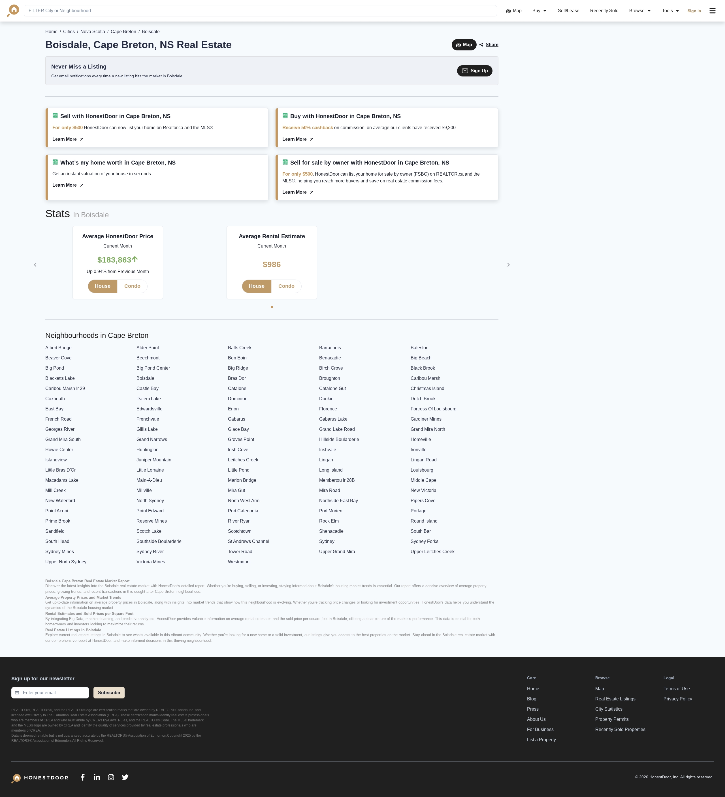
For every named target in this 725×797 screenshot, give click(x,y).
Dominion (238, 398)
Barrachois (330, 347)
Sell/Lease (568, 10)
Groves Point (241, 439)
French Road (58, 419)
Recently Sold (604, 10)
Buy (536, 10)
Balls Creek (239, 347)
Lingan (326, 459)
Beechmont (148, 357)
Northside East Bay (338, 500)
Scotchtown (239, 531)
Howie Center (59, 449)
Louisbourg (422, 470)
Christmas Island (427, 388)
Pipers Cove (423, 500)
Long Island (331, 470)
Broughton (329, 378)
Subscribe (109, 692)
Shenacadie (331, 531)
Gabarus (236, 419)
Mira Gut (236, 490)
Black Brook (423, 368)
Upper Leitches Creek (433, 551)
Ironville (419, 449)
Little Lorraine (150, 470)
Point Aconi (56, 510)
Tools (667, 10)
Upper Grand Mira (337, 551)
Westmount (239, 561)
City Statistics (608, 709)
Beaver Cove (58, 357)
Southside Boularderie (159, 541)
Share (492, 44)
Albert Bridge (58, 347)
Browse (637, 10)
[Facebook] (82, 777)
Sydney (326, 541)
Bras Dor (237, 378)
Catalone (237, 388)
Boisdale (145, 378)
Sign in (694, 10)
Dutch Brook (423, 398)
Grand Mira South (63, 439)
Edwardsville (150, 408)
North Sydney (150, 500)
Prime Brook (57, 521)
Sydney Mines (59, 551)
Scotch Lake (149, 531)
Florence (328, 408)
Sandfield (55, 531)
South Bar (421, 531)
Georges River (59, 429)
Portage (419, 510)
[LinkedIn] (97, 777)
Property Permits (612, 719)
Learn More (64, 139)
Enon (233, 408)
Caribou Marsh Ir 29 (65, 388)
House (102, 286)
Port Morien (330, 510)
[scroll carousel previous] (35, 264)
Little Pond (239, 470)
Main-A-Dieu (149, 480)
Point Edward (150, 510)
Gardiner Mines (426, 419)
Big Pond (54, 368)
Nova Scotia (92, 31)
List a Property (541, 739)
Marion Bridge (242, 480)
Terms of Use (677, 688)
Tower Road (240, 551)
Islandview (56, 459)
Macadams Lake (61, 480)
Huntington (148, 449)
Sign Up (479, 70)
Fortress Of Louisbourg (434, 408)
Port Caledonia (243, 510)
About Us (536, 719)
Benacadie (330, 357)
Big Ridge (238, 368)
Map (517, 10)
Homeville (421, 439)
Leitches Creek (243, 459)
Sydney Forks (424, 541)
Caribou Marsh (425, 378)
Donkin (326, 398)
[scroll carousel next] (508, 264)
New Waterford (60, 500)
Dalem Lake (149, 398)
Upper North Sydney (65, 561)
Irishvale (327, 449)
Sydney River (150, 551)
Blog (531, 698)
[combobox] (260, 10)
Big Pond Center (153, 368)
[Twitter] (125, 777)
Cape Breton (123, 31)
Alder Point (148, 347)
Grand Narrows (152, 439)
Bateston (419, 347)
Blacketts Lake (60, 378)
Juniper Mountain (154, 459)
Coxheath (55, 398)
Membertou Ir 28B (337, 480)
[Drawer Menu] (712, 10)
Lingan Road (424, 459)
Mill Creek (55, 490)
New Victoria (423, 490)
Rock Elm (329, 521)
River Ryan (239, 521)
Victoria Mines (151, 561)
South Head (57, 541)
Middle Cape (423, 480)
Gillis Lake (147, 429)
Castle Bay (148, 388)
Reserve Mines (152, 521)
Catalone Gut (332, 388)
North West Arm (243, 500)
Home (51, 31)
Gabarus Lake (333, 419)
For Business (540, 729)
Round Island (424, 521)
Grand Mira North (428, 429)
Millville (144, 490)
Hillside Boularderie (339, 439)
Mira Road (329, 490)
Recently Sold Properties (620, 729)
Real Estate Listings (615, 698)
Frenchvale (148, 419)
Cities (69, 31)
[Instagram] (111, 777)
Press (533, 709)
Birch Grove (331, 368)
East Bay (54, 408)
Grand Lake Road (337, 429)
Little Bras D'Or (60, 470)
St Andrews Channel (248, 541)
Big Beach (421, 357)
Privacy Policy (678, 698)
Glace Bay (238, 429)
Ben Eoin (237, 357)
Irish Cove (238, 449)
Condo (132, 286)
